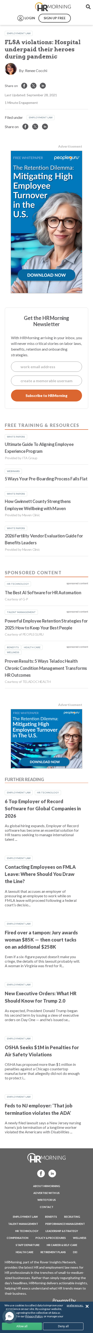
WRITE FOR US (46, 1199)
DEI (75, 1252)
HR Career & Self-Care (62, 1244)
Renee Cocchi (36, 70)
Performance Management (65, 1223)
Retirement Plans (53, 1252)
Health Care (24, 1252)
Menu (15, 7)
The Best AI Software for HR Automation (43, 592)
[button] (9, 1316)
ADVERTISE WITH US (46, 1192)
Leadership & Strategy (62, 1230)
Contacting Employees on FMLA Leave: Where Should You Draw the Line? (40, 874)
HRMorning (53, 6)
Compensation (17, 1237)
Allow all (21, 1326)
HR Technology (48, 792)
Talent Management (23, 1223)
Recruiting (72, 1216)
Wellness (79, 1237)
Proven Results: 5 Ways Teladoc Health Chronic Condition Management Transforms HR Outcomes (46, 668)
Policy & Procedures (51, 1237)
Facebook (40, 1173)
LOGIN (30, 18)
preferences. (75, 1305)
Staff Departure (28, 1244)
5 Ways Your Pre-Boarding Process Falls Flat (46, 478)
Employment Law (19, 33)
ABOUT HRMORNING (46, 1186)
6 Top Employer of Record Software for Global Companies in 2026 (43, 808)
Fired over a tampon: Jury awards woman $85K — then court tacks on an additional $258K (41, 940)
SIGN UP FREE (55, 18)
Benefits (51, 1216)
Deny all (63, 1326)
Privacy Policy (33, 1316)
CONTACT (46, 1206)
